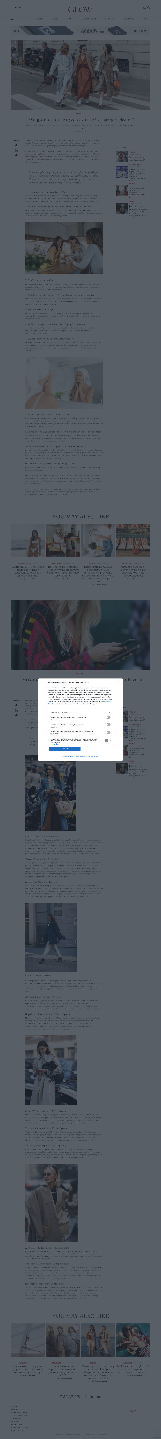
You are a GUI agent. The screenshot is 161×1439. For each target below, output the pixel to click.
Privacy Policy (93, 756)
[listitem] (80, 712)
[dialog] (80, 719)
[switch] (108, 717)
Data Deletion (68, 756)
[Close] (118, 683)
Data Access (80, 756)
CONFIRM (65, 749)
